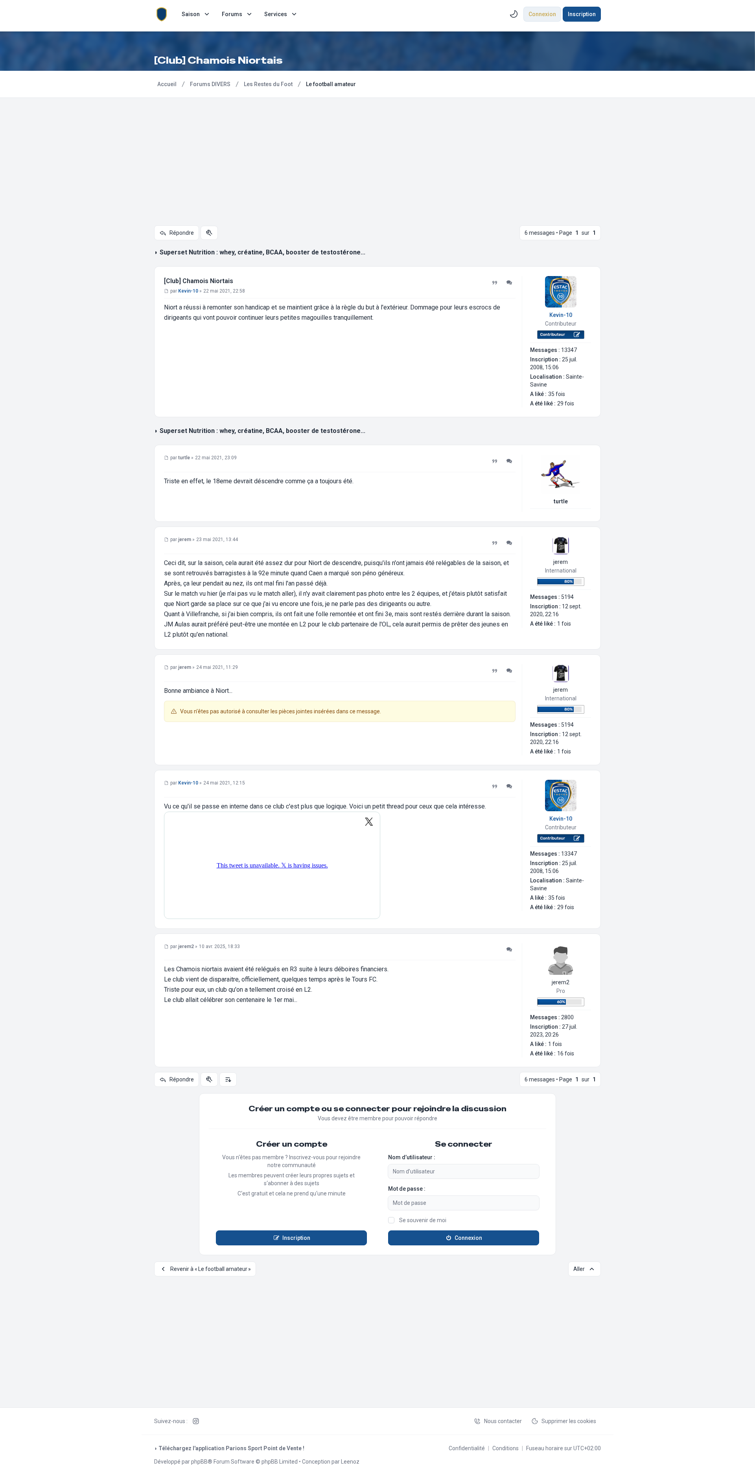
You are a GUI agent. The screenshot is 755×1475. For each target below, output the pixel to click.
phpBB (199, 1461)
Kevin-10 (560, 315)
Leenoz (350, 1461)
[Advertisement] (377, 157)
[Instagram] (196, 1421)
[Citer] (494, 282)
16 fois (565, 1053)
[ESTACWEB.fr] (161, 14)
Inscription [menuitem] (582, 14)
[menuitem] (196, 14)
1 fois (564, 624)
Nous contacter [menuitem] (503, 1421)
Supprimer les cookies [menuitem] (568, 1421)
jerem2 (560, 982)
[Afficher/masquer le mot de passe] (534, 1203)
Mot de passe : (406, 1189)
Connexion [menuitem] (542, 14)
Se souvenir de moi (422, 1220)
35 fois (556, 394)
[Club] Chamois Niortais (198, 281)
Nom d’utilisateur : (411, 1157)
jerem (560, 562)
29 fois (565, 403)
